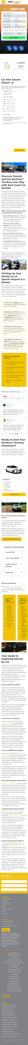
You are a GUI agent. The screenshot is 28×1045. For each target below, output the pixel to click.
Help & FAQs (9, 626)
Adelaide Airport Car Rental (9, 1005)
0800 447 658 (8, 924)
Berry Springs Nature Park (9, 783)
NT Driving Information (10, 619)
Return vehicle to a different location (14, 30)
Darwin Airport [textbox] (7, 15)
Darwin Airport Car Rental (8, 1015)
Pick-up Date (7, 18)
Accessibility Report (14, 981)
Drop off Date (7, 24)
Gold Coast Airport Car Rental (9, 1017)
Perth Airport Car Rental (8, 1031)
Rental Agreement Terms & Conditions (14, 962)
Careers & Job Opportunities (14, 988)
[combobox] (14, 16)
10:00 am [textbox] (17, 21)
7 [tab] (21, 500)
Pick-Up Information (14, 979)
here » (8, 382)
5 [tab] (18, 72)
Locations (4, 901)
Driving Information (14, 976)
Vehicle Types (5, 904)
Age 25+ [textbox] (19, 33)
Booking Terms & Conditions (10, 616)
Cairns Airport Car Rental (8, 1012)
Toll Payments (10, 623)
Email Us (6, 929)
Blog (3, 911)
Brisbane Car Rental (7, 1010)
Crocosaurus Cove (6, 723)
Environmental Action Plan (14, 983)
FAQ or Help (14, 957)
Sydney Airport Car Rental (8, 1036)
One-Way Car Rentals (14, 986)
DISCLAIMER (4, 1041)
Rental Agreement (10, 611)
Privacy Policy (14, 974)
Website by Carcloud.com (13, 1041)
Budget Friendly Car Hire (14, 955)
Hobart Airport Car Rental (8, 1020)
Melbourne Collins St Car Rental (10, 1027)
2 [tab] (12, 72)
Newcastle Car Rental (7, 1029)
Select (17, 18)
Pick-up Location (8, 13)
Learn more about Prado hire (11, 539)
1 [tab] (9, 72)
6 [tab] (18, 500)
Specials (4, 906)
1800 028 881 (7, 94)
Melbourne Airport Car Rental (9, 1024)
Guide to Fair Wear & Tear (14, 972)
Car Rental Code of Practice (14, 969)
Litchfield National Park (16, 815)
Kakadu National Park (15, 845)
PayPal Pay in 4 (14, 967)
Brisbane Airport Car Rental (9, 1008)
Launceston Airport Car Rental (9, 1022)
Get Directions (20, 150)
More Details (14, 494)
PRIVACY (22, 1040)
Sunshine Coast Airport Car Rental (10, 1034)
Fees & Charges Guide (14, 964)
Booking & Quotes (6, 899)
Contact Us (4, 913)
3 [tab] (14, 72)
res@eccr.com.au (8, 91)
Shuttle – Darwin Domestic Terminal (9, 607)
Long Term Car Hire (7, 908)
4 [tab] (16, 72)
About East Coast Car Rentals (14, 991)
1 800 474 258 (11, 315)
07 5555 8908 (8, 317)
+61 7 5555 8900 (8, 97)
